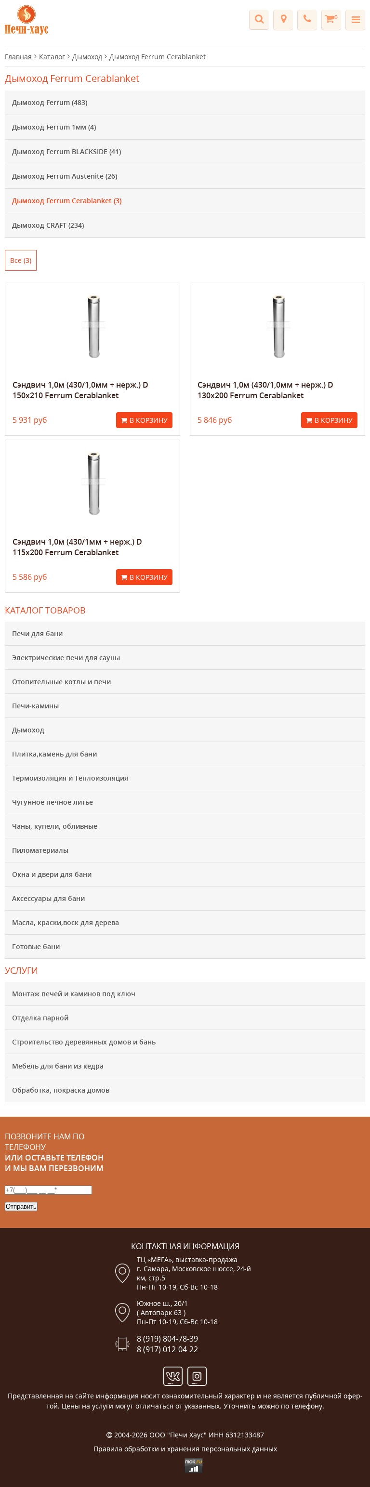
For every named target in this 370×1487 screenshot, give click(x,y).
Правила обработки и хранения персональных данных (185, 1448)
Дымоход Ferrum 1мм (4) (54, 126)
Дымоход (28, 729)
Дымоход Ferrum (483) (49, 102)
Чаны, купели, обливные (54, 826)
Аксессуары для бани (48, 898)
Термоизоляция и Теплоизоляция (70, 778)
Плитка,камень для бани (54, 753)
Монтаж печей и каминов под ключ (73, 993)
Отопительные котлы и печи (61, 681)
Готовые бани (36, 946)
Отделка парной (40, 1017)
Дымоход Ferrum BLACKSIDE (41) (66, 151)
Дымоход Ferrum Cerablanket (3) (66, 200)
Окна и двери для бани (52, 874)
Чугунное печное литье (52, 802)
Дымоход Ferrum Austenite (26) (64, 176)
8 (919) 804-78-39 (167, 1338)
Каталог (52, 56)
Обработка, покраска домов (60, 1090)
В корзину (149, 420)
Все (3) (20, 260)
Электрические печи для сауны (66, 657)
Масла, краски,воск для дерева (65, 922)
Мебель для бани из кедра (58, 1065)
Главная (18, 56)
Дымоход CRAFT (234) (48, 225)
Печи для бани (37, 633)
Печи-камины (35, 705)
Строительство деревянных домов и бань (84, 1041)
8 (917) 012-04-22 (167, 1349)
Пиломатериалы (40, 850)
